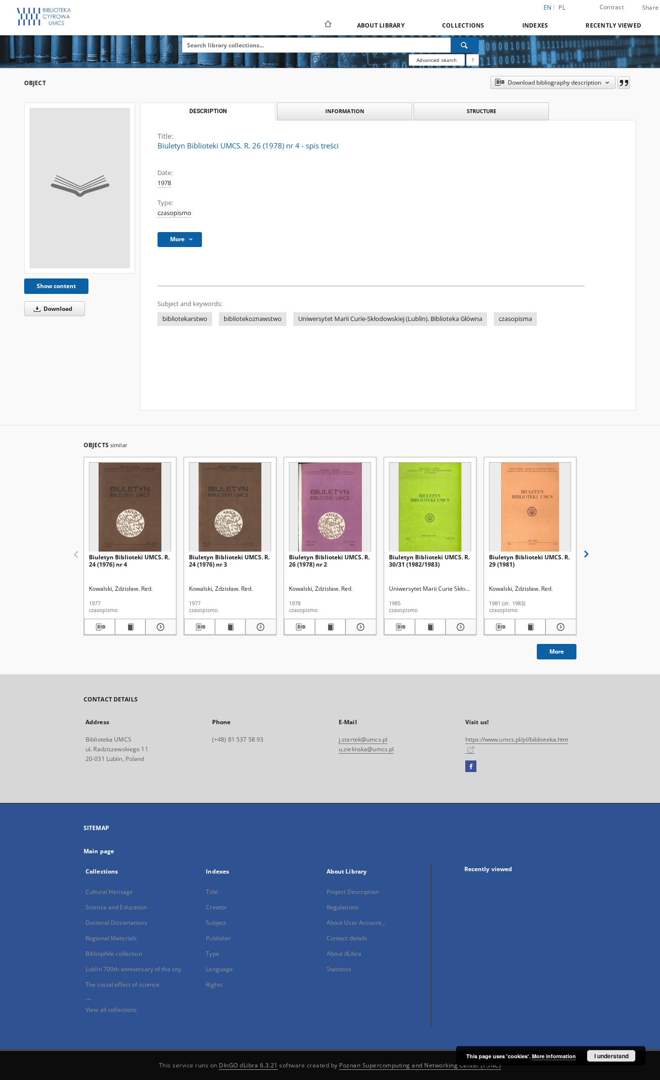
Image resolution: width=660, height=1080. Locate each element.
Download (57, 309)
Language (219, 969)
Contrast (612, 7)
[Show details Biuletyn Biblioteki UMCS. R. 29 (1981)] (559, 627)
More (556, 651)
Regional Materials (111, 938)
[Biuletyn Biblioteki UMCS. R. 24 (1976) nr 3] (230, 507)
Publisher (218, 938)
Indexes (535, 25)
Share (650, 8)
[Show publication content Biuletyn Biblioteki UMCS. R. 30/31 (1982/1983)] (430, 627)
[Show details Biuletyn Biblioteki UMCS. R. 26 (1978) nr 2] (359, 627)
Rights (214, 984)
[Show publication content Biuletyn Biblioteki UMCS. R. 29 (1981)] (530, 627)
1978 (164, 183)
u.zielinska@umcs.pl (366, 749)
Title (212, 892)
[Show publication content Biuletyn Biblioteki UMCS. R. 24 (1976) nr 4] (130, 627)
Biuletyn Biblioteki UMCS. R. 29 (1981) (529, 560)
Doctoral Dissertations (116, 923)
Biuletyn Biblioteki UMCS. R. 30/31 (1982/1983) (429, 560)
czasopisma (515, 319)
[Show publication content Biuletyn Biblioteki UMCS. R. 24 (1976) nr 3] (230, 627)
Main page (99, 851)
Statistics (339, 969)
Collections (463, 25)
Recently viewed (613, 25)
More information (554, 1056)
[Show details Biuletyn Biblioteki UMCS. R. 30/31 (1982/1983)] (459, 627)
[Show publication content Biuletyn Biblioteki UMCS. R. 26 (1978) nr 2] (330, 627)
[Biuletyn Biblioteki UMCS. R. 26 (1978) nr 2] (330, 507)
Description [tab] (208, 111)
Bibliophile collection (114, 953)
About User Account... (356, 923)
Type (212, 953)
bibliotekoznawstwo (253, 319)
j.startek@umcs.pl (363, 739)
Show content (56, 286)
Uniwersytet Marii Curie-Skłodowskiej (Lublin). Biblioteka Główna (390, 319)
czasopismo (174, 213)
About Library (380, 25)
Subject (216, 923)
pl (562, 7)
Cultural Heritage (109, 892)
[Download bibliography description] (100, 627)
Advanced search (436, 60)
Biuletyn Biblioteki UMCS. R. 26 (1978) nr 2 (329, 560)
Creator (216, 907)
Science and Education (116, 907)
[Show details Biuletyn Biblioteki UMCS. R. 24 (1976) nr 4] (159, 627)
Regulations (343, 907)
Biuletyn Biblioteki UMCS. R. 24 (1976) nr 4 (129, 560)
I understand (611, 1055)
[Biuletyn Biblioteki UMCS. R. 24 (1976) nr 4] (130, 507)
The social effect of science (122, 984)
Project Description (353, 892)
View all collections (111, 1010)
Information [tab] (344, 111)
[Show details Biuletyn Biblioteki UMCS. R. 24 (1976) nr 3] (259, 627)
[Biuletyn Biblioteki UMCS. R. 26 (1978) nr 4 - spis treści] (79, 188)
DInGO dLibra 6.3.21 (248, 1065)
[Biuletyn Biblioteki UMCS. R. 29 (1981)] (530, 507)
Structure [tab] (481, 111)
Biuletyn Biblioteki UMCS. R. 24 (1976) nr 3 (229, 560)
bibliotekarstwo (184, 319)
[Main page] (327, 25)
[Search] (465, 45)
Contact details (347, 938)
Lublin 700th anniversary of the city (133, 969)
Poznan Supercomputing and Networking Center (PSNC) (420, 1065)
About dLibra (344, 953)
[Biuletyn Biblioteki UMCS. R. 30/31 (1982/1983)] (430, 507)
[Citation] (623, 82)
